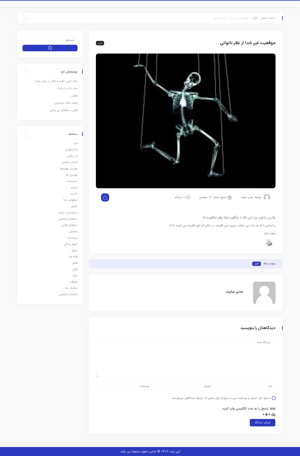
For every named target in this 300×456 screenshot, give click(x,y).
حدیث (74, 194)
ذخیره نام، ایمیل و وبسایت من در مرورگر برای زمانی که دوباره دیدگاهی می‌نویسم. (221, 398)
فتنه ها (73, 256)
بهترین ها (72, 175)
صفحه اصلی (268, 18)
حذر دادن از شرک (67, 88)
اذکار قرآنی (71, 150)
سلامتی (73, 231)
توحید (74, 187)
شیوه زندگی (71, 244)
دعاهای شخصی (68, 219)
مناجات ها (71, 288)
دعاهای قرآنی (69, 225)
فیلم (75, 263)
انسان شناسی (70, 162)
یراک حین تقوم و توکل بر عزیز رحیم (56, 81)
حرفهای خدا (70, 200)
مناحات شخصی (68, 294)
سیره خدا (72, 238)
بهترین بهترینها (69, 168)
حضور (74, 206)
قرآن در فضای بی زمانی (63, 110)
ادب (75, 143)
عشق (75, 250)
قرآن (254, 18)
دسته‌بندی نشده (68, 213)
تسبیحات (72, 181)
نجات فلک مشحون (66, 103)
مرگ (75, 275)
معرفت (73, 282)
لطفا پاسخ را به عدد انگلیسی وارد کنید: (249, 408)
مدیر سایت (247, 197)
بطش (74, 96)
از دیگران (72, 156)
